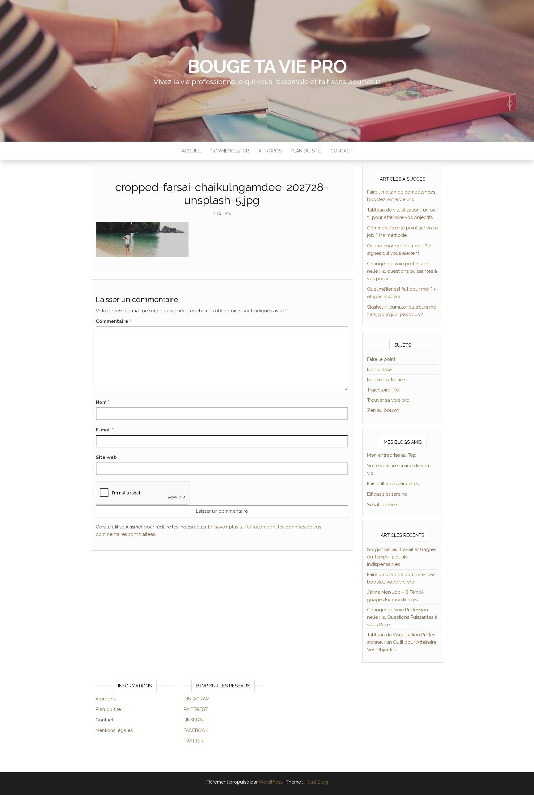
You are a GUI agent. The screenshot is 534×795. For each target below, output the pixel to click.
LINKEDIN (194, 720)
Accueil (191, 151)
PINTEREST (196, 709)
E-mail (105, 430)
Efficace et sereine (387, 494)
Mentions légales (114, 730)
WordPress (270, 782)
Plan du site (306, 151)
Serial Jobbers (382, 504)
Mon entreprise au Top (391, 455)
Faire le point (381, 359)
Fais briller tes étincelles (393, 483)
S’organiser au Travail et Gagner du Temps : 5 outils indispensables (401, 557)
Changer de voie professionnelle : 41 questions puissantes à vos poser (402, 271)
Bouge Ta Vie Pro (267, 66)
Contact (341, 151)
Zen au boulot (383, 410)
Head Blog (316, 782)
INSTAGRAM (197, 699)
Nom (102, 402)
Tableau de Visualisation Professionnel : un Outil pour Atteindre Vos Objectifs (402, 642)
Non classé (379, 369)
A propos (270, 151)
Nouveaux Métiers (386, 380)
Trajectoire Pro (383, 390)
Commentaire (113, 321)
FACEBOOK (196, 730)
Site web (106, 457)
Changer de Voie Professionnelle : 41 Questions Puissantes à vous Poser (402, 617)
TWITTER (194, 741)
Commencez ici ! (229, 151)
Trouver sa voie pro (388, 400)
